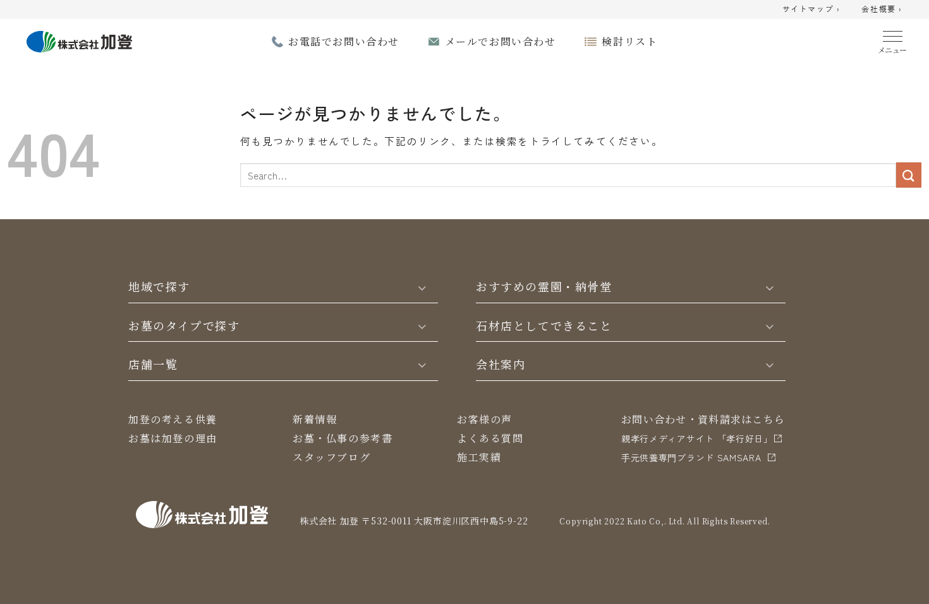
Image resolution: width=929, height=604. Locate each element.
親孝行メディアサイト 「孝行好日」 (697, 438)
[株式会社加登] (79, 39)
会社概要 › (881, 9)
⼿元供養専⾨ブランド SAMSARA (691, 457)
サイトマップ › (811, 9)
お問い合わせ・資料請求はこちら (703, 419)
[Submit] (908, 174)
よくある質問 (490, 438)
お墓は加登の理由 (172, 438)
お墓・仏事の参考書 (342, 438)
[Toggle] (422, 287)
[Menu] (892, 39)
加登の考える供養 (172, 419)
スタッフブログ (331, 457)
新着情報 (315, 419)
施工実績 (479, 457)
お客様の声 (485, 419)
